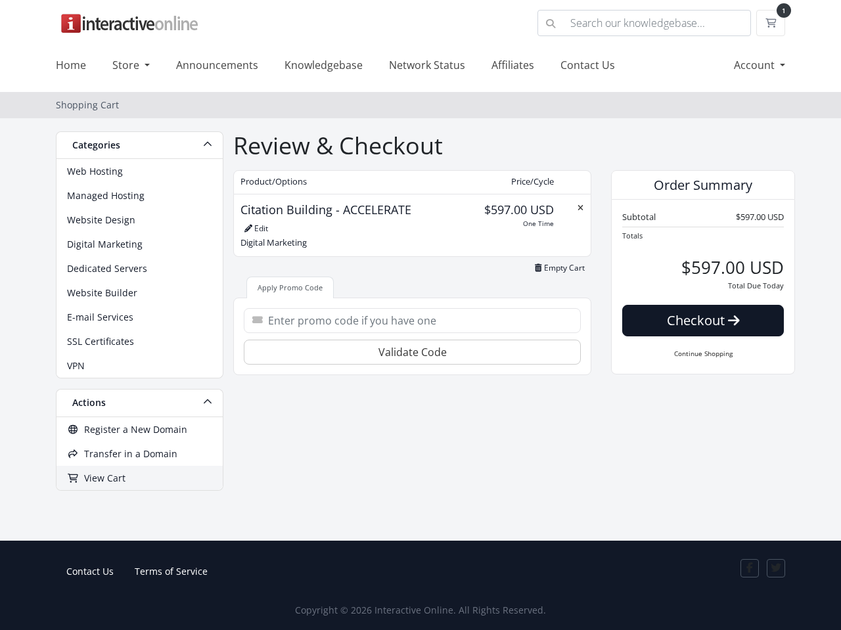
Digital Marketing (105, 244)
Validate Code (412, 352)
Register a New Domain (133, 429)
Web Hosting (95, 171)
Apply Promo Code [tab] (290, 287)
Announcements (217, 65)
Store (127, 65)
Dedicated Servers (107, 268)
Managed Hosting (106, 195)
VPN (76, 365)
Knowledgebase (323, 65)
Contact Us (587, 65)
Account (755, 65)
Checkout (697, 320)
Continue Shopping (703, 353)
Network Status (427, 65)
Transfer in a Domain (128, 453)
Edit (260, 228)
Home (71, 65)
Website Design (101, 220)
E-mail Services (100, 317)
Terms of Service (171, 571)
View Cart (102, 478)
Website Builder (102, 292)
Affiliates (512, 65)
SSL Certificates (100, 341)
